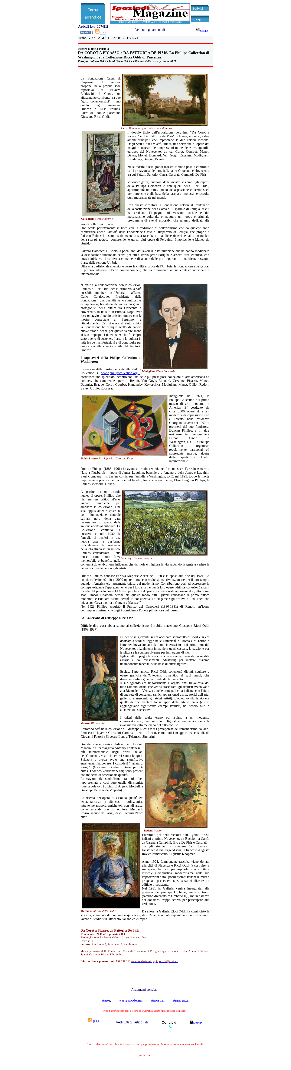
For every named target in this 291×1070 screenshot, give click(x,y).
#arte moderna (131, 1000)
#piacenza (181, 1000)
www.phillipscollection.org (120, 373)
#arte (106, 1000)
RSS (103, 33)
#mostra (157, 1000)
